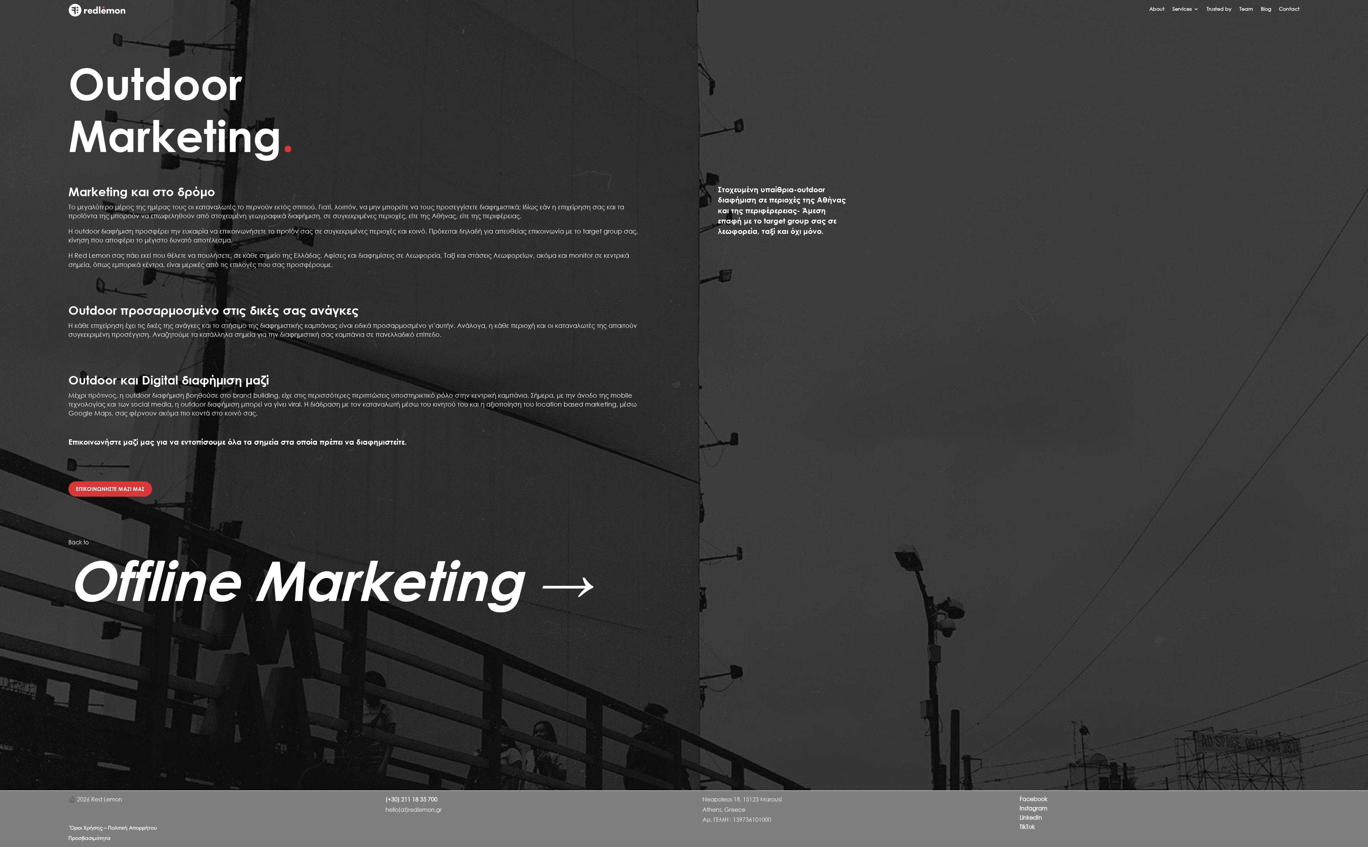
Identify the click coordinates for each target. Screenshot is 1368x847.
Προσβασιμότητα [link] (89, 838)
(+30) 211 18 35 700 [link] (411, 799)
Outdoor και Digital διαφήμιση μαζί (168, 380)
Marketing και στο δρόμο (141, 191)
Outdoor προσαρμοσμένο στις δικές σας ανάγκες (213, 310)
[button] (1185, 10)
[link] (96, 14)
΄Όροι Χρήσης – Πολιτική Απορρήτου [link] (112, 827)
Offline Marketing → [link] (330, 580)
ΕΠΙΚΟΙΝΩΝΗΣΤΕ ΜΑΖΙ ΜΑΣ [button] (110, 489)
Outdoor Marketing (181, 109)
